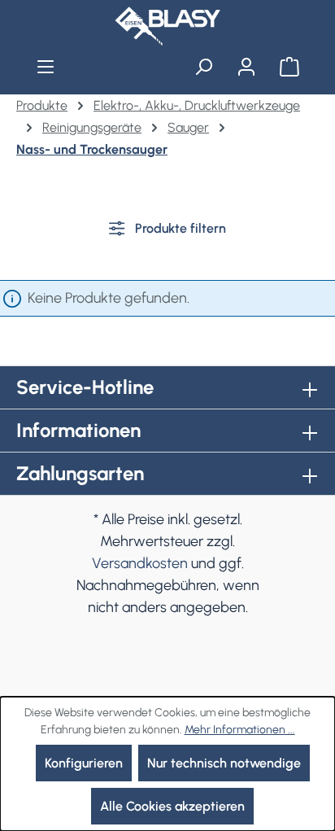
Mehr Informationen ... (240, 730)
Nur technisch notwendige (224, 763)
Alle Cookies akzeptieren (172, 806)
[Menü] (46, 66)
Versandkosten (140, 563)
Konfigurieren (84, 763)
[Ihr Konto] (246, 66)
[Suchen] (204, 66)
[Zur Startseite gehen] (167, 26)
